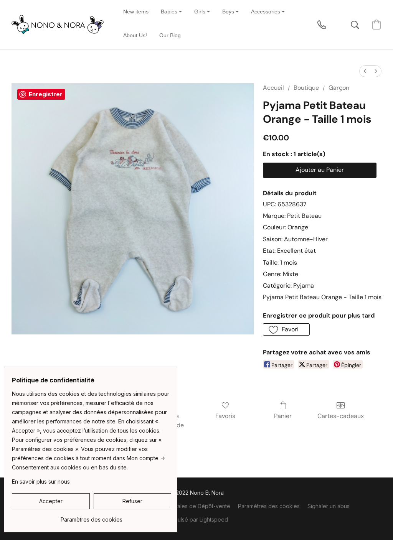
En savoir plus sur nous (41, 481)
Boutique (306, 88)
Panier (283, 416)
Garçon (339, 88)
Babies (170, 11)
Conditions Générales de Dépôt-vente (181, 506)
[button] (58, 24)
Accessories (266, 11)
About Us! (135, 35)
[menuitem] (365, 71)
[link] (91, 516)
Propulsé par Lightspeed (196, 519)
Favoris (225, 416)
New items (136, 11)
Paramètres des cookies (269, 506)
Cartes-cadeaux (340, 416)
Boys (229, 11)
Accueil (273, 88)
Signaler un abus (328, 506)
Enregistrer (46, 94)
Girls (200, 11)
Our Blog (170, 35)
